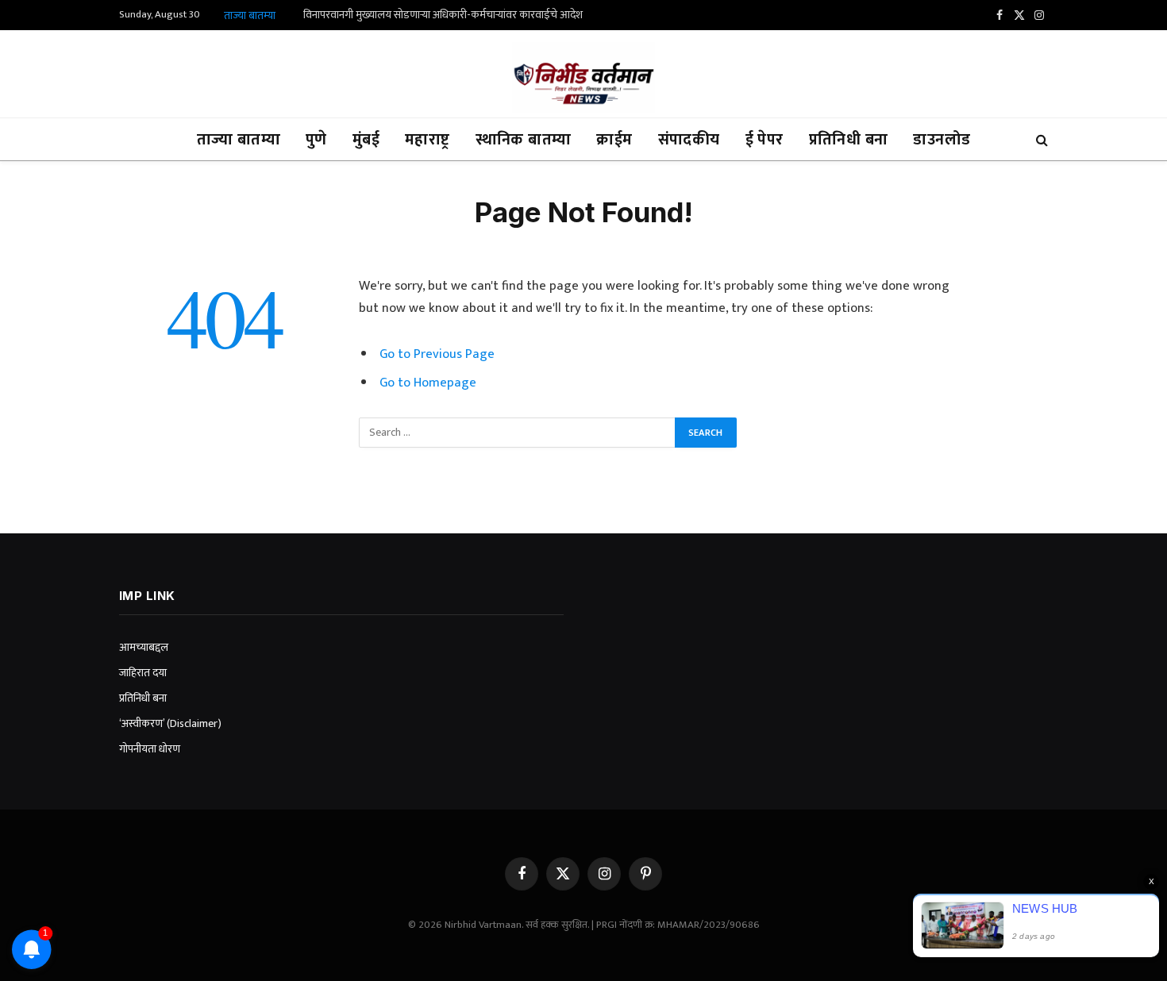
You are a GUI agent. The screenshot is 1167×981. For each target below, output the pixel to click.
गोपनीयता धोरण (149, 749)
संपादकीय (689, 139)
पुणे (316, 139)
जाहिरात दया (143, 673)
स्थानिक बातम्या (524, 139)
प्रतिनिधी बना (848, 139)
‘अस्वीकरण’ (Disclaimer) (170, 723)
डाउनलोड (941, 139)
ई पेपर (764, 139)
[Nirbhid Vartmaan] (583, 77)
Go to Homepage (427, 382)
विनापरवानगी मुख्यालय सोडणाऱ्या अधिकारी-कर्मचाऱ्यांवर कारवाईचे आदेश (443, 15)
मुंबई (365, 139)
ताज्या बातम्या (238, 139)
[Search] (1040, 139)
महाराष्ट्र (427, 139)
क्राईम (614, 139)
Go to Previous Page (437, 354)
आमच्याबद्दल (143, 647)
